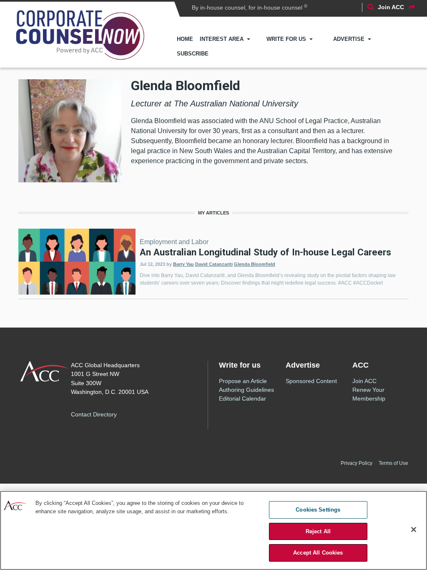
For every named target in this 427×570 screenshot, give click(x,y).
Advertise (348, 39)
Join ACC (364, 381)
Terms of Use (393, 463)
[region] (213, 530)
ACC (45, 371)
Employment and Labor (174, 241)
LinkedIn (166, 413)
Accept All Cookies (318, 553)
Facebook (136, 413)
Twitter (151, 413)
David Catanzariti (214, 264)
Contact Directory (94, 414)
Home (185, 39)
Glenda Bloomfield (254, 264)
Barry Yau (183, 264)
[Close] (413, 529)
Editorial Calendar (242, 398)
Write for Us (286, 39)
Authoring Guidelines (246, 389)
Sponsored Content (311, 381)
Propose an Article (243, 381)
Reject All (318, 531)
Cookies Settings (318, 510)
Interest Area (222, 39)
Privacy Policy (356, 463)
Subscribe (192, 53)
